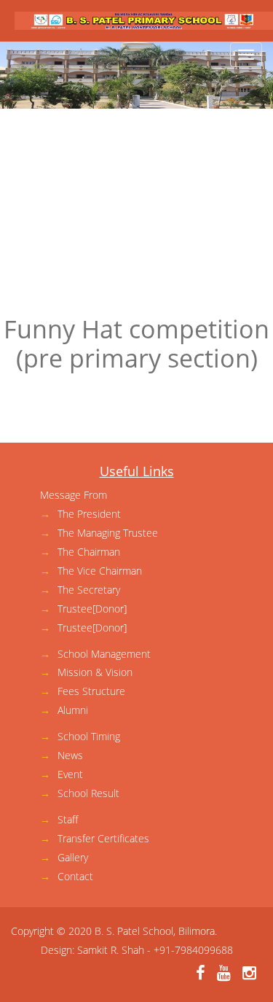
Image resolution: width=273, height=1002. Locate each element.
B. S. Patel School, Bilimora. (156, 931)
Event (70, 774)
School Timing (89, 736)
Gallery (73, 857)
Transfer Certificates (103, 838)
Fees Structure (91, 691)
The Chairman (89, 552)
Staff (68, 819)
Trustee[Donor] (92, 608)
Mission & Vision (95, 672)
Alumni (73, 710)
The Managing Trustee (108, 533)
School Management (104, 654)
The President (89, 514)
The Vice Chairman (100, 571)
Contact (75, 876)
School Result (88, 793)
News (70, 755)
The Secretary (89, 590)
